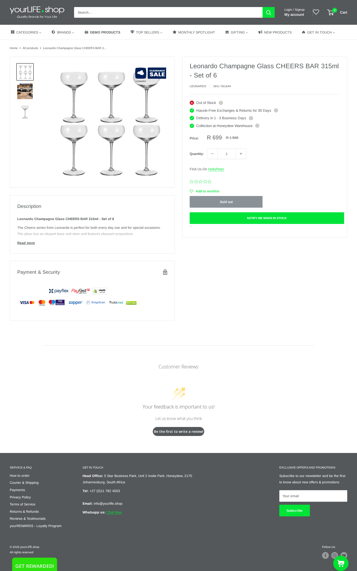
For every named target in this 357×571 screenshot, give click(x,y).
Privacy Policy (20, 497)
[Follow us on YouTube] (343, 555)
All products (30, 48)
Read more (26, 243)
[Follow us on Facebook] (325, 555)
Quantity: (197, 154)
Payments (17, 490)
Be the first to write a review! (178, 431)
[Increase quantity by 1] (241, 154)
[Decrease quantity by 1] (212, 154)
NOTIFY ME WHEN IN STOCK (267, 218)
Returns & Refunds (24, 511)
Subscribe (295, 510)
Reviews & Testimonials (28, 518)
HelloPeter (216, 169)
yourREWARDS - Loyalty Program (36, 526)
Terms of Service (22, 504)
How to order (20, 475)
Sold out (226, 202)
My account (294, 14)
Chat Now (114, 512)
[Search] (269, 12)
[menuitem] (26, 32)
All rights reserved (22, 552)
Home (14, 48)
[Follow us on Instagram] (334, 555)
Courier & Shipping (24, 483)
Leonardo (198, 86)
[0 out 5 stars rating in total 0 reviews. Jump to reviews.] (202, 181)
